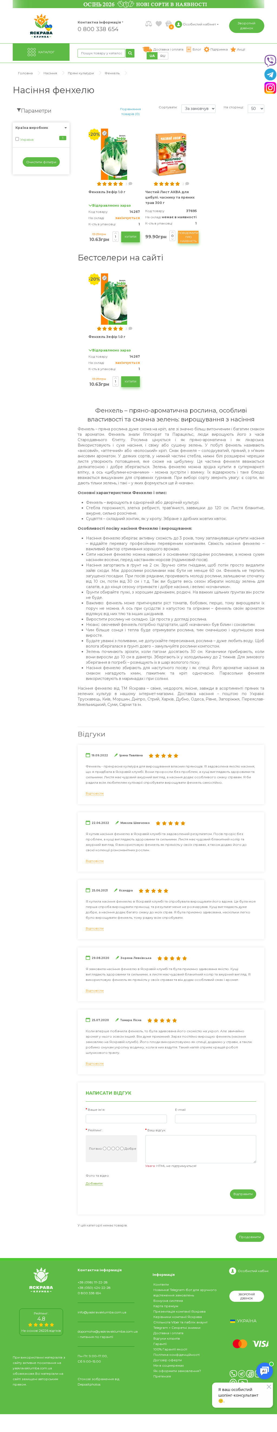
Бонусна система (168, 1301)
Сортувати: (168, 107)
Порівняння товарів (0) (130, 111)
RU (162, 56)
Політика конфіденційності (176, 1355)
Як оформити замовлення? (177, 1371)
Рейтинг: (95, 1130)
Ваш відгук (156, 1130)
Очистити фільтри (41, 162)
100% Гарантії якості (170, 1349)
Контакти (161, 1284)
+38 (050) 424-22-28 (94, 1288)
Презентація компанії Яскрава (179, 1311)
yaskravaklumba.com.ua (32, 1368)
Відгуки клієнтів (166, 1338)
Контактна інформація (99, 22)
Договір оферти (167, 1360)
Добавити (94, 1183)
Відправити (243, 1194)
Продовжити (250, 1237)
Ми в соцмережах (168, 1365)
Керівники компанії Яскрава (177, 1317)
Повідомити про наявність (188, 237)
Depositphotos (89, 1384)
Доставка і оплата (168, 1333)
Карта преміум (165, 1306)
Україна (27, 140)
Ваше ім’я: (96, 1110)
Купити (130, 237)
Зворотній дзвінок (246, 25)
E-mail (180, 1110)
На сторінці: (234, 107)
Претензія (162, 1376)
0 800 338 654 (98, 29)
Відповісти (95, 793)
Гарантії (160, 1344)
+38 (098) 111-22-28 (93, 1282)
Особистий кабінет (254, 1271)
